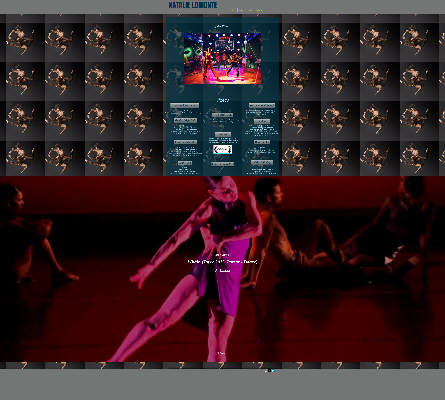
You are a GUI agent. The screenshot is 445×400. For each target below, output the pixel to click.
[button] (222, 58)
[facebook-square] (269, 370)
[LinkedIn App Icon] (273, 370)
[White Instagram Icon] (266, 370)
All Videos (221, 353)
